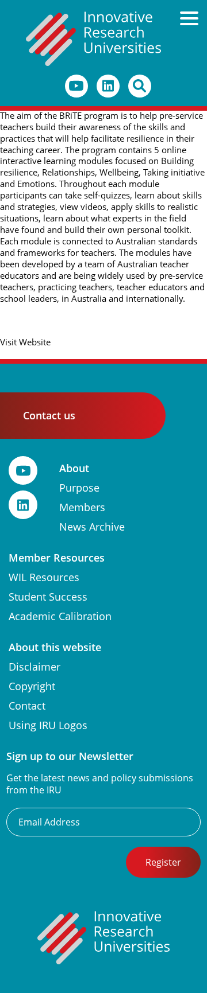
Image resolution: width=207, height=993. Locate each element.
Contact (27, 706)
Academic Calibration (60, 616)
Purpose (79, 488)
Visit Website (25, 342)
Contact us (49, 416)
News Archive (92, 527)
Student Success (48, 597)
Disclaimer (34, 667)
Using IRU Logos (48, 725)
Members (82, 507)
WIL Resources (44, 577)
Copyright (32, 686)
